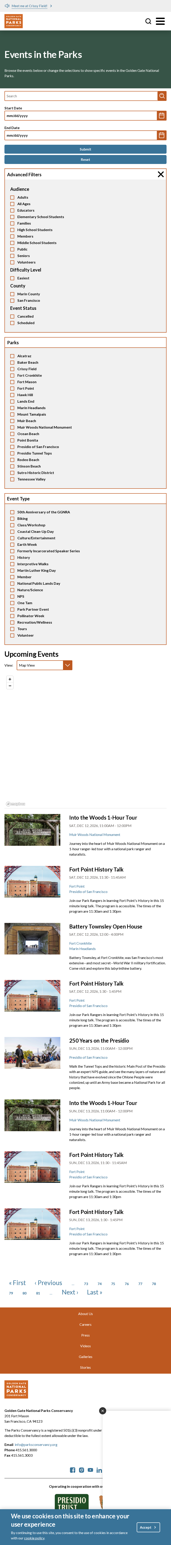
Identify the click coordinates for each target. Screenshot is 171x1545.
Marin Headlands (31, 408)
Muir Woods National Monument (44, 427)
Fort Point (25, 388)
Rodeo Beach (28, 459)
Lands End (25, 401)
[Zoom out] (10, 685)
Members (25, 236)
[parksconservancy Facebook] (72, 1469)
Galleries (85, 1356)
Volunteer (25, 635)
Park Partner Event (33, 609)
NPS (20, 596)
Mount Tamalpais (31, 414)
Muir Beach (26, 421)
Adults (22, 197)
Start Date (13, 108)
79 (11, 1293)
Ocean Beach (28, 433)
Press (85, 1335)
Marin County (28, 294)
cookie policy (34, 1538)
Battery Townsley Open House (105, 926)
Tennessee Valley (31, 479)
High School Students (35, 229)
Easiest (23, 278)
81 (38, 1293)
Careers (85, 1324)
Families (24, 223)
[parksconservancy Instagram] (81, 1469)
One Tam (24, 603)
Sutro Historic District (35, 472)
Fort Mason (27, 382)
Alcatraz (24, 356)
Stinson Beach (29, 466)
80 (24, 1293)
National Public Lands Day (38, 583)
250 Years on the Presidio (99, 1040)
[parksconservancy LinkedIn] (99, 1469)
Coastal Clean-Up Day (35, 531)
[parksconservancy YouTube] (90, 1469)
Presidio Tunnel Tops (34, 453)
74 (100, 1283)
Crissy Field (27, 369)
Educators (26, 210)
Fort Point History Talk (96, 869)
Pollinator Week (30, 616)
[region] (85, 741)
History (23, 557)
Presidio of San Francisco (38, 446)
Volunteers (26, 262)
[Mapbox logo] (15, 804)
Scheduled (26, 323)
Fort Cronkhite (29, 375)
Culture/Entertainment (36, 538)
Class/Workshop (31, 525)
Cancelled (25, 316)
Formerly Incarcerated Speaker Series (48, 551)
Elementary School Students (40, 217)
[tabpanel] (85, 741)
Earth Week (27, 544)
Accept (145, 1527)
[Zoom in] (10, 679)
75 (113, 1283)
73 (86, 1283)
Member (24, 577)
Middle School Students (37, 242)
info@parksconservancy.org (36, 1444)
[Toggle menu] (160, 21)
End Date (12, 127)
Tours (22, 629)
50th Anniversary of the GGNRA (43, 512)
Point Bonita (27, 440)
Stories (85, 1367)
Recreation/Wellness (34, 622)
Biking (22, 518)
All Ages (24, 204)
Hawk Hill (25, 395)
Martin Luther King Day (36, 570)
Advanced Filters (24, 174)
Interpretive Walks (33, 564)
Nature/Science (30, 590)
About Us (85, 1313)
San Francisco (28, 300)
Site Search (148, 21)
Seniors (23, 255)
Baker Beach (27, 362)
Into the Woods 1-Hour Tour (103, 817)
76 (127, 1283)
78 (154, 1283)
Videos (85, 1346)
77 (140, 1283)
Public (22, 249)
